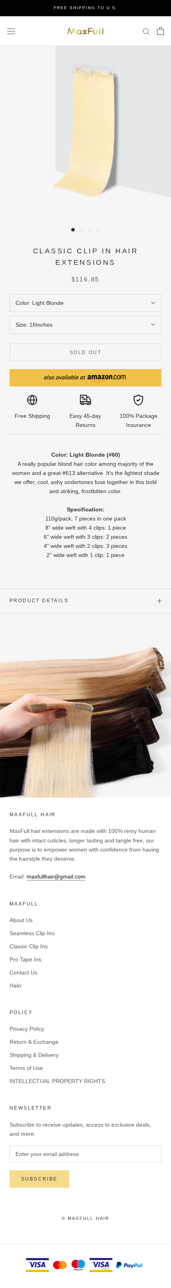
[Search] (146, 31)
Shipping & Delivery (34, 1055)
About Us (21, 920)
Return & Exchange (34, 1042)
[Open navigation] (11, 31)
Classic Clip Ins (29, 946)
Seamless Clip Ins (32, 933)
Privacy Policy (27, 1029)
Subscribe (39, 1179)
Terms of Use (26, 1068)
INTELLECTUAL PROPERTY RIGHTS (57, 1081)
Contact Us (23, 972)
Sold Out (85, 352)
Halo (15, 985)
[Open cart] (160, 31)
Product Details (39, 600)
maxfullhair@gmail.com (56, 876)
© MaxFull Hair (86, 1218)
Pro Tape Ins (25, 959)
